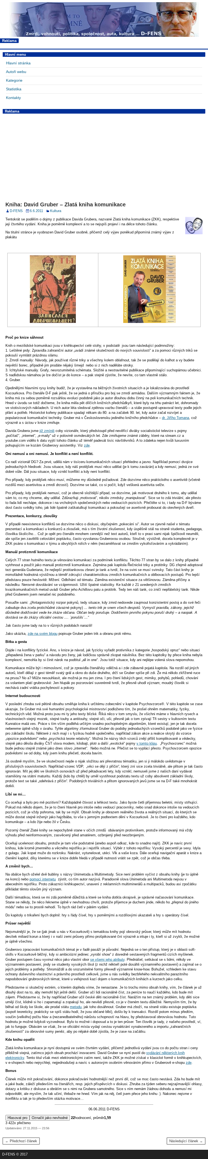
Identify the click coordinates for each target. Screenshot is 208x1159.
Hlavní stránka (18, 63)
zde (87, 445)
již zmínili (47, 431)
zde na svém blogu (42, 634)
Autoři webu (16, 72)
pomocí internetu (43, 879)
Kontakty (13, 97)
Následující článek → (186, 1141)
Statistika (13, 89)
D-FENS (16, 211)
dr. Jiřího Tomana (175, 418)
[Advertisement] (104, 153)
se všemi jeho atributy (107, 959)
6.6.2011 (36, 211)
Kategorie (14, 80)
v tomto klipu (146, 743)
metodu (76, 1007)
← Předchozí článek (21, 1141)
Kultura (55, 211)
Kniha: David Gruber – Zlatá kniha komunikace (65, 204)
